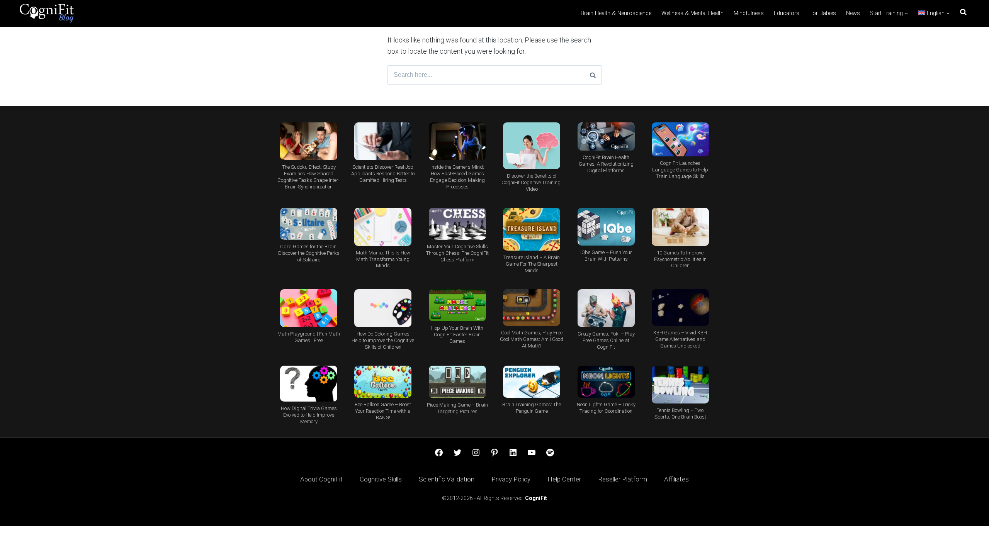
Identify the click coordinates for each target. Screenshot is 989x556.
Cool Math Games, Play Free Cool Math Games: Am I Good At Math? (531, 339)
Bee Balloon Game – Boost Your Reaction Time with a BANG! (383, 411)
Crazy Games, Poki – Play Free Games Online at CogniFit (606, 340)
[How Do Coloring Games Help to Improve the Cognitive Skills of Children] (383, 308)
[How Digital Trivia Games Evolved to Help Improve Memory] (308, 384)
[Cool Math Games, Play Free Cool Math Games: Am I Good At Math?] (531, 307)
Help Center (564, 479)
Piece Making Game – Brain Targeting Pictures (457, 408)
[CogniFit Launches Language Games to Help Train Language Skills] (680, 139)
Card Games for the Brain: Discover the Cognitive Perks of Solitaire (309, 253)
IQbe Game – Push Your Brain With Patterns (606, 255)
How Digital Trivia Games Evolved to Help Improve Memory (309, 414)
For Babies (822, 13)
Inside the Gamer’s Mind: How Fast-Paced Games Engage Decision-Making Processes (457, 177)
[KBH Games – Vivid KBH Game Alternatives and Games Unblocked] (680, 307)
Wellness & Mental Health (692, 13)
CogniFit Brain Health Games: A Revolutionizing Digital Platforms (606, 163)
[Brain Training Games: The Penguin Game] (531, 382)
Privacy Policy (510, 479)
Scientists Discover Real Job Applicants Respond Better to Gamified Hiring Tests (383, 173)
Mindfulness (749, 13)
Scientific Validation (446, 479)
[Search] (593, 75)
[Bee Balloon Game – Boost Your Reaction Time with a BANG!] (383, 382)
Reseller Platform (622, 479)
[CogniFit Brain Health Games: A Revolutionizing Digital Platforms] (605, 136)
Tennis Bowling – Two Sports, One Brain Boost (680, 413)
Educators (786, 13)
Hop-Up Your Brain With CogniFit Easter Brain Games (457, 334)
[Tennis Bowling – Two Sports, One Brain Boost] (680, 384)
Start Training (886, 13)
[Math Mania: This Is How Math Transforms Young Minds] (383, 227)
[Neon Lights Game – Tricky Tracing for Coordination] (605, 382)
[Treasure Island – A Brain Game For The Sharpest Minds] (531, 229)
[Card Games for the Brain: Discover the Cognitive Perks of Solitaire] (308, 224)
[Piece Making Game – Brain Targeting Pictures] (457, 382)
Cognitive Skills (381, 479)
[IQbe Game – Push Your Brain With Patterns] (605, 227)
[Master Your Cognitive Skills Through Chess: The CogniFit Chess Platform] (457, 224)
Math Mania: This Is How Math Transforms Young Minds (383, 259)
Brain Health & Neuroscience (616, 13)
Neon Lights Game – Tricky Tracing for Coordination (606, 408)
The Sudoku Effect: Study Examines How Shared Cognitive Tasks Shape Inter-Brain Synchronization (308, 177)
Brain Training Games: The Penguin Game (531, 408)
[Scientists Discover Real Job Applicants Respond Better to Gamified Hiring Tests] (383, 141)
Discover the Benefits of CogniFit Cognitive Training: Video (531, 182)
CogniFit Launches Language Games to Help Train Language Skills (680, 169)
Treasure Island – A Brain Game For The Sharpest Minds (531, 263)
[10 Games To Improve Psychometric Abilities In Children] (680, 227)
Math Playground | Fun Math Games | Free (308, 337)
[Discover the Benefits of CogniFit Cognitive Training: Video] (531, 146)
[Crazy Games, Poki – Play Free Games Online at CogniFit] (605, 308)
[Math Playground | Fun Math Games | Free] (308, 308)
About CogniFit (321, 479)
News (853, 13)
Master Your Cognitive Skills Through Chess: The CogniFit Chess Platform (457, 253)
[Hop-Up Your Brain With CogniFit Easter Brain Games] (457, 305)
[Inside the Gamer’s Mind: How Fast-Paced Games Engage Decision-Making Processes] (457, 141)
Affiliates (676, 479)
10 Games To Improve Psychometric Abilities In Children (680, 259)
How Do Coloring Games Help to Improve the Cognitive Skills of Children (383, 340)
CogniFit (536, 498)
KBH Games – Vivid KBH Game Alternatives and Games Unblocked (680, 339)
